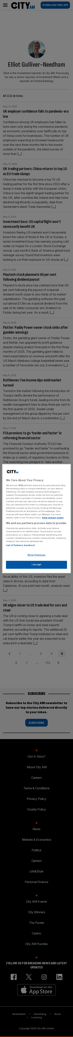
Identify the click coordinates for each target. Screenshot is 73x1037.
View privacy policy (53, 517)
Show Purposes (36, 555)
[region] (36, 518)
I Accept (36, 564)
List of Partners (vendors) (20, 545)
